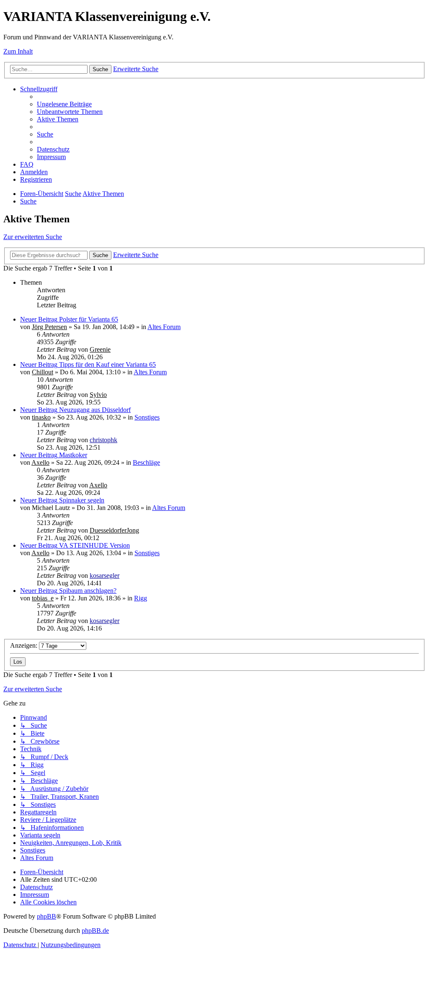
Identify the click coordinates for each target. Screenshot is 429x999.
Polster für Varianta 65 (88, 319)
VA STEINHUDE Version (94, 545)
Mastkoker (73, 454)
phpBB (46, 916)
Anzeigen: (24, 645)
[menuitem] (64, 104)
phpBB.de (95, 930)
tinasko (41, 417)
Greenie (100, 349)
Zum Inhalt (18, 51)
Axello (40, 462)
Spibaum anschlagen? (87, 590)
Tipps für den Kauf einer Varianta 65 (107, 364)
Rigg (140, 598)
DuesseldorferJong (114, 530)
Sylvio (98, 394)
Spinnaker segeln (81, 500)
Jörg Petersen (49, 326)
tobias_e (43, 598)
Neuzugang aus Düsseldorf (95, 409)
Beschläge (146, 462)
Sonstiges (147, 417)
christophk (103, 439)
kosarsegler (104, 575)
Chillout (42, 372)
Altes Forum (164, 326)
